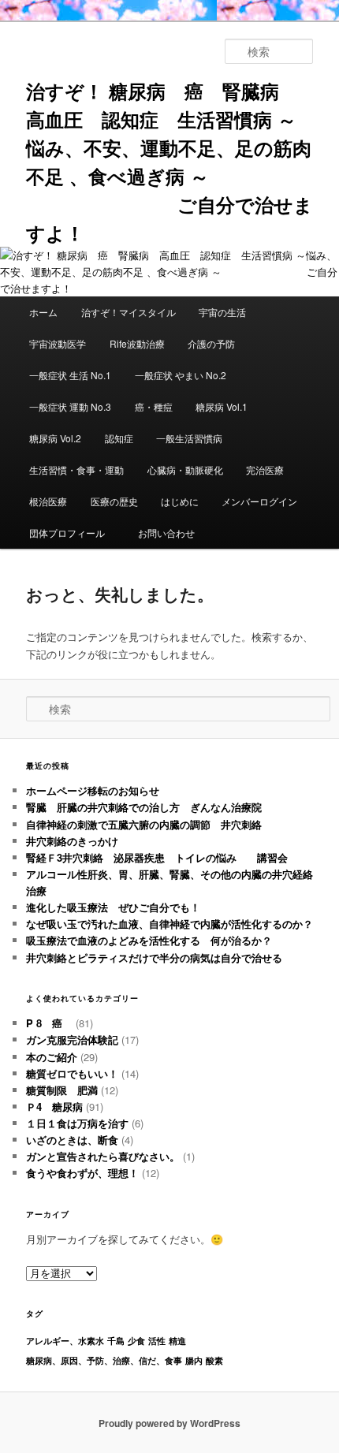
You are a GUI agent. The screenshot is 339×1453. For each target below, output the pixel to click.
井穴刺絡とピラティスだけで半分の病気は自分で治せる (154, 957)
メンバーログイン (259, 501)
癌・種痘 (154, 406)
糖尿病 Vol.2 (55, 438)
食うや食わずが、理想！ (82, 1172)
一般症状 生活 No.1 (70, 375)
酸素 (214, 1360)
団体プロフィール (71, 532)
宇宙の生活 (222, 312)
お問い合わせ (166, 532)
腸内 (194, 1360)
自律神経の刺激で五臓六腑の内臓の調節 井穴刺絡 (144, 824)
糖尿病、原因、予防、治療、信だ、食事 (104, 1360)
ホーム (43, 312)
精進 (177, 1341)
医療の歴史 (114, 501)
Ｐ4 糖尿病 (54, 1106)
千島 (116, 1341)
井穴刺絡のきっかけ (72, 840)
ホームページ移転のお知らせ (92, 790)
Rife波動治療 (137, 343)
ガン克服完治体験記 (72, 1039)
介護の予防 (211, 343)
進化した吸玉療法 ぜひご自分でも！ (118, 907)
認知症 (119, 438)
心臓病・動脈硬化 (185, 469)
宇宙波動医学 (57, 343)
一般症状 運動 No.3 (70, 406)
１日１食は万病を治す (77, 1123)
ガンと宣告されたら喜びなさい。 (103, 1156)
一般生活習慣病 (189, 438)
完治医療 (265, 469)
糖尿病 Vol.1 (222, 406)
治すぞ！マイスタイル (128, 312)
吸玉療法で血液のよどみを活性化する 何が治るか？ (149, 940)
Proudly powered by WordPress (169, 1423)
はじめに (180, 501)
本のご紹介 (51, 1056)
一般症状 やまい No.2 (180, 375)
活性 (157, 1341)
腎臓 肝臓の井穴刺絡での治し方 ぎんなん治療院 (144, 806)
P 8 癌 (49, 1022)
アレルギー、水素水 (65, 1341)
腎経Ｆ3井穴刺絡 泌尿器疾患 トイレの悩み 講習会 (157, 857)
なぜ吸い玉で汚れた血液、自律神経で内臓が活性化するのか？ (169, 923)
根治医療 (48, 501)
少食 (136, 1341)
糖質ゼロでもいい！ (72, 1073)
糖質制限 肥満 (62, 1089)
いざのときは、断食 (72, 1139)
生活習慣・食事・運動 (76, 469)
